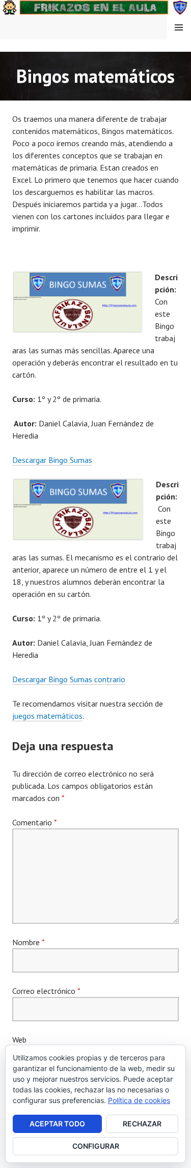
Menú (178, 27)
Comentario (34, 822)
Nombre (28, 942)
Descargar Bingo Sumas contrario (68, 679)
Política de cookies (139, 1100)
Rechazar (142, 1123)
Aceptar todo (57, 1123)
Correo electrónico (46, 991)
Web (19, 1039)
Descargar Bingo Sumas (52, 460)
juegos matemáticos (47, 716)
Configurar (95, 1146)
